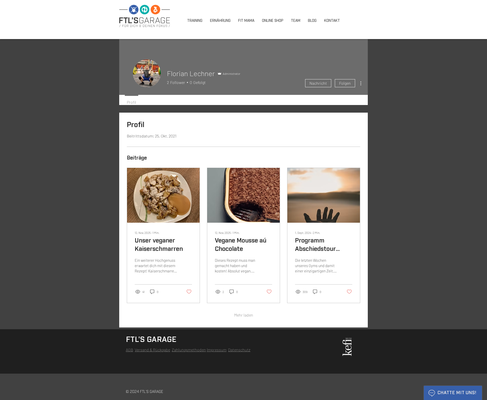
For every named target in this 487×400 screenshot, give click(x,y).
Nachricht (318, 83)
